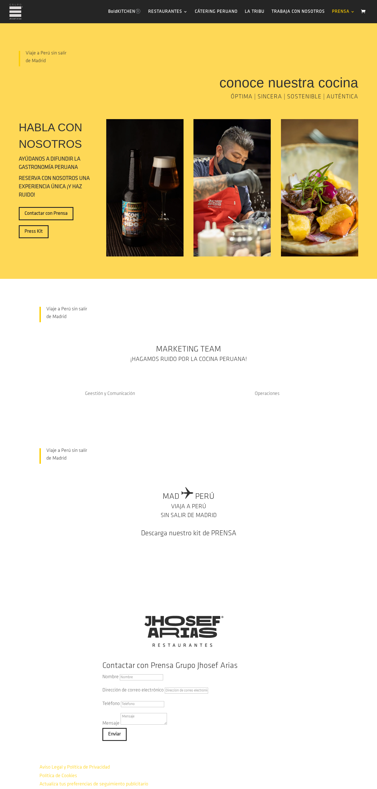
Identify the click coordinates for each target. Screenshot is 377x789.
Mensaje (111, 723)
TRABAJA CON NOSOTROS (298, 12)
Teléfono (111, 703)
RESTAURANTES (165, 12)
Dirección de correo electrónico (133, 690)
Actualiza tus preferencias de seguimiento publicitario (93, 784)
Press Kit (34, 231)
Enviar (114, 734)
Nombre (110, 677)
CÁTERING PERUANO (216, 12)
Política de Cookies (58, 776)
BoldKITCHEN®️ (124, 12)
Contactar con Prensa (46, 213)
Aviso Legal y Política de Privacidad (74, 767)
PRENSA (340, 12)
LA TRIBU (254, 12)
